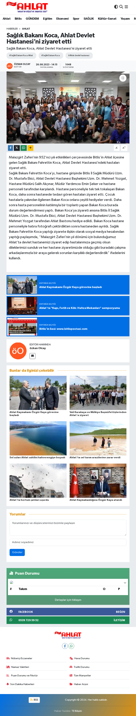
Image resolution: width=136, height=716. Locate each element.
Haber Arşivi (81, 684)
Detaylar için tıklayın (68, 599)
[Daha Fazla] (30, 148)
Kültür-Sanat (107, 18)
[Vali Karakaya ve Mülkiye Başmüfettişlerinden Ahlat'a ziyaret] (98, 392)
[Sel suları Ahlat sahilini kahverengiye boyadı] (38, 438)
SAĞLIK (89, 18)
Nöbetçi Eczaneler (21, 658)
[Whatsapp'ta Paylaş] (24, 148)
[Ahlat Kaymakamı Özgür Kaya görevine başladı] (38, 392)
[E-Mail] (32, 356)
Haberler (12, 29)
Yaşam (125, 18)
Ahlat (6, 18)
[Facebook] (65, 646)
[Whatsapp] (71, 646)
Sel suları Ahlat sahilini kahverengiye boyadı (37, 457)
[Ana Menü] (126, 7)
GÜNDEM (32, 18)
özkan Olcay (38, 348)
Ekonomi (62, 18)
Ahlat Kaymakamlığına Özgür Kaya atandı (96, 500)
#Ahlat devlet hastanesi (78, 55)
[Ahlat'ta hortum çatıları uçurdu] (38, 480)
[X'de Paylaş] (17, 148)
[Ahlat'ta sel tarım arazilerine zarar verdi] (98, 438)
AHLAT (26, 29)
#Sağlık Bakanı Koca (50, 55)
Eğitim (47, 18)
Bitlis (18, 18)
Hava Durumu (82, 658)
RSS (35, 699)
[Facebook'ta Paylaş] (10, 148)
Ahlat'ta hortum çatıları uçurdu (29, 500)
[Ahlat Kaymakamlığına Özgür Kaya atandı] (98, 480)
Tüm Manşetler (82, 675)
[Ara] (121, 7)
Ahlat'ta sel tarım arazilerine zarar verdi (95, 457)
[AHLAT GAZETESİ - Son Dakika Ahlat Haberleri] (27, 7)
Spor (76, 18)
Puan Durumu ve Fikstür (24, 675)
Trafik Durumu (81, 667)
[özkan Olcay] (18, 350)
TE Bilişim (77, 711)
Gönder (17, 552)
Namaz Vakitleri (20, 667)
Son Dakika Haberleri (22, 684)
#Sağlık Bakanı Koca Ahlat (21, 55)
